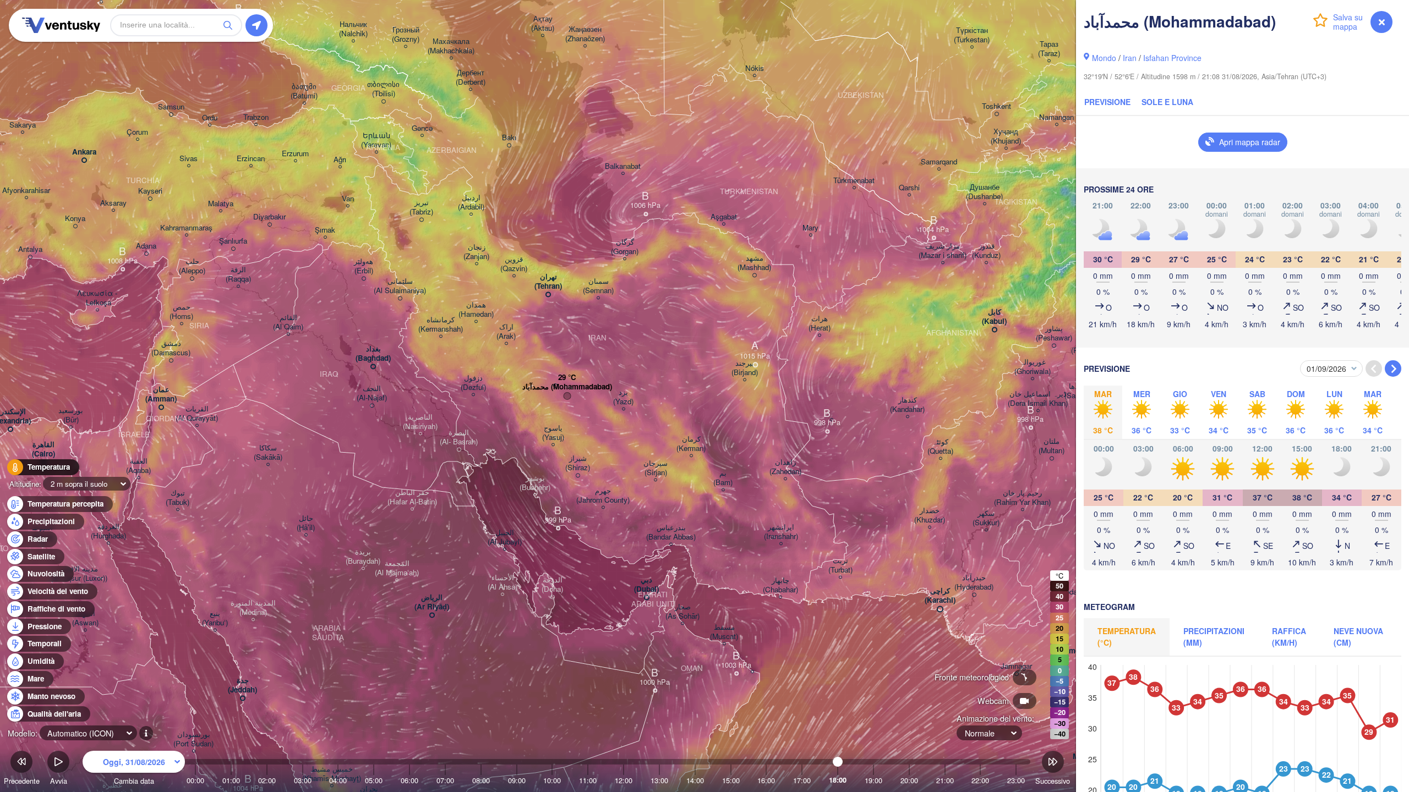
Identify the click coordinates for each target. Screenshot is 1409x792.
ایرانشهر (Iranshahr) (781, 531)
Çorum (137, 132)
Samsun (171, 107)
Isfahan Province (1172, 57)
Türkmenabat (854, 180)
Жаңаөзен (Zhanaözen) (585, 34)
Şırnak (325, 230)
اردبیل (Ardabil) (471, 202)
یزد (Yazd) (623, 397)
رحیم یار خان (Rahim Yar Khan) (1022, 497)
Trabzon (256, 117)
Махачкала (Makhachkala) (451, 46)
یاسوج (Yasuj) (553, 433)
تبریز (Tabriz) (421, 207)
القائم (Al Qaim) (288, 322)
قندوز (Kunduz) (986, 250)
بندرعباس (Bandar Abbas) (671, 532)
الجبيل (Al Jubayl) (505, 537)
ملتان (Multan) (1051, 446)
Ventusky (59, 25)
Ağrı (340, 159)
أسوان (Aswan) (85, 618)
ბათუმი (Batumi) (304, 91)
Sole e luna (1167, 101)
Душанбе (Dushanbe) (984, 192)
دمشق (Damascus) (170, 348)
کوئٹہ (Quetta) (940, 446)
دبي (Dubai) (646, 584)
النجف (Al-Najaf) (372, 393)
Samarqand (939, 162)
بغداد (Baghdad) (373, 353)
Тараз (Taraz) (1049, 49)
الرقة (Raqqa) (238, 274)
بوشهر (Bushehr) (535, 483)
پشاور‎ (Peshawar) (1054, 333)
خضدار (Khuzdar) (929, 515)
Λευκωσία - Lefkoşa (97, 298)
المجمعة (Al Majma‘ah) (397, 568)
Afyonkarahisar (26, 190)
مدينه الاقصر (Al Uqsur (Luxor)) (79, 573)
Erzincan (251, 158)
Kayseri (150, 191)
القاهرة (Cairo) (43, 449)
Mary (810, 228)
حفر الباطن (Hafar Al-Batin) (412, 497)
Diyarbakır (269, 217)
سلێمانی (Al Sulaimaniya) (400, 286)
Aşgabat (724, 217)
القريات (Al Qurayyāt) (197, 413)
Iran (1130, 57)
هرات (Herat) (820, 323)
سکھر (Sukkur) (986, 518)
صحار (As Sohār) (682, 611)
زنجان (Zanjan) (476, 252)
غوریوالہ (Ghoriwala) (1032, 367)
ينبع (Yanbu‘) (215, 618)
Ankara (84, 152)
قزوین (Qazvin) (513, 264)
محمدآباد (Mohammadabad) (567, 387)
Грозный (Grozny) (405, 34)
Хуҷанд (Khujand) (1006, 136)
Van (348, 199)
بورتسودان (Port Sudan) (193, 739)
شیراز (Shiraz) (577, 463)
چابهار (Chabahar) (780, 585)
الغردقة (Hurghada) (108, 531)
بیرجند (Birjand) (744, 368)
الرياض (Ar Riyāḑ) (431, 602)
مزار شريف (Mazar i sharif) (942, 250)
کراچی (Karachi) (940, 595)
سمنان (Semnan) (598, 286)
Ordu (209, 118)
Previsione (1107, 101)
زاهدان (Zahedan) (785, 467)
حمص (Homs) (181, 311)
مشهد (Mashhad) (754, 263)
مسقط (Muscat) (724, 632)
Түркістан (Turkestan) (972, 35)
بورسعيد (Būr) (70, 415)
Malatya (220, 203)
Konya (75, 218)
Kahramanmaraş (186, 228)
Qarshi (909, 188)
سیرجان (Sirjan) (655, 468)
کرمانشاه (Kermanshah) (440, 324)
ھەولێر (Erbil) (363, 266)
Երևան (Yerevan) (376, 140)
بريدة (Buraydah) (363, 556)
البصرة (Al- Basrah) (459, 437)
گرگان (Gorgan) (624, 247)
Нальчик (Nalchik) (353, 29)
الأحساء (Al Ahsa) (502, 582)
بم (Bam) (723, 478)
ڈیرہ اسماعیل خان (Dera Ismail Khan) (1038, 398)
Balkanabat (623, 166)
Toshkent (996, 106)
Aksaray (113, 203)
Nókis (754, 68)
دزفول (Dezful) (473, 382)
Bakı (509, 137)
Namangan (1056, 117)
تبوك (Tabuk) (177, 497)
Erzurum (295, 153)
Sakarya (22, 125)
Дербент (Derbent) (470, 77)
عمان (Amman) (161, 394)
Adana (146, 246)
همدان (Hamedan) (476, 309)
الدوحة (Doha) (552, 584)
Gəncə (422, 128)
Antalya (30, 249)
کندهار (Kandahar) (907, 404)
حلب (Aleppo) (192, 266)
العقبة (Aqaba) (138, 466)
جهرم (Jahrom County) (603, 495)
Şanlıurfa (233, 241)
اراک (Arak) (506, 331)
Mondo (1104, 57)
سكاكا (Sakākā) (268, 452)
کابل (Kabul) (994, 316)
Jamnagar (1016, 666)
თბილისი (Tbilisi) (383, 89)
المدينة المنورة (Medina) (253, 607)
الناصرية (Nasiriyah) (420, 422)
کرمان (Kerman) (691, 444)
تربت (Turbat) (840, 565)
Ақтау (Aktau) (542, 23)
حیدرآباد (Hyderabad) (973, 582)
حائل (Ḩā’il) (306, 523)
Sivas (188, 158)
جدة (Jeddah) (242, 685)
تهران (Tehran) (548, 281)
